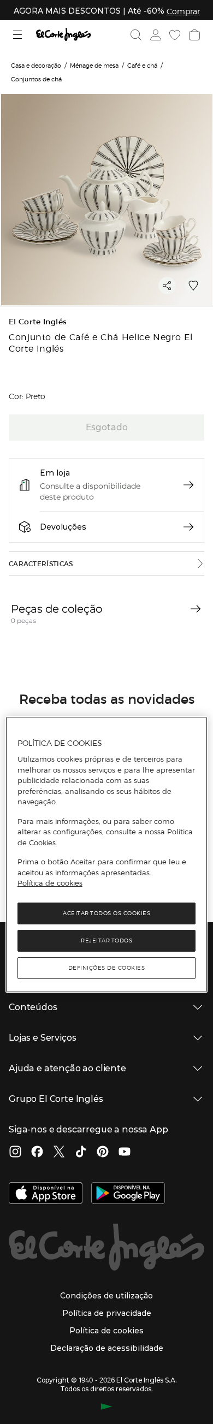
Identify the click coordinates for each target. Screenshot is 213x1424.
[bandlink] (183, 10)
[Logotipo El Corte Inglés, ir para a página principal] (63, 34)
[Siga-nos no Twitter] (59, 1152)
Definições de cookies (106, 967)
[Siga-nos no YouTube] (124, 1152)
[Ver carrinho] (193, 34)
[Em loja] (188, 484)
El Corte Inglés (38, 322)
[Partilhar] (167, 285)
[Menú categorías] (19, 34)
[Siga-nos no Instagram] (15, 1152)
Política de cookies (49, 883)
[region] (106, 854)
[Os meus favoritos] (173, 34)
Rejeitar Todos (106, 940)
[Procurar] (136, 34)
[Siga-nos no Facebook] (37, 1152)
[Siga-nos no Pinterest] (102, 1152)
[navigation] (195, 608)
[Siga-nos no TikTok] (80, 1152)
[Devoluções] (188, 526)
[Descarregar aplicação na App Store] (45, 1194)
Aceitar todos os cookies (106, 913)
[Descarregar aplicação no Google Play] (128, 1194)
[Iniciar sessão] (154, 34)
